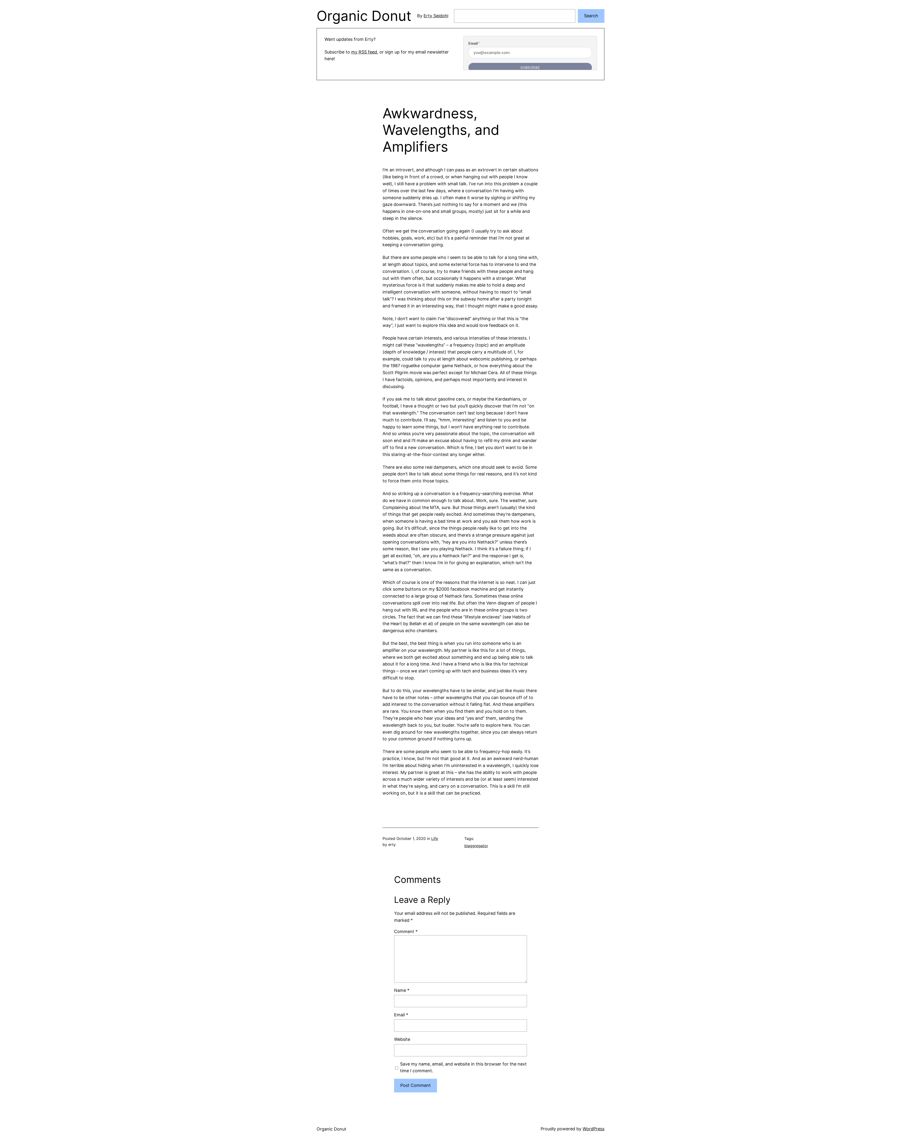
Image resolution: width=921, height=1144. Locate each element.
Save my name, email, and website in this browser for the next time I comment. (463, 1067)
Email (401, 1014)
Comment (406, 931)
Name (401, 990)
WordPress (593, 1128)
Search (591, 15)
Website (402, 1039)
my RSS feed (364, 51)
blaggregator (476, 845)
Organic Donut (364, 15)
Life (434, 838)
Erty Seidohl (436, 15)
